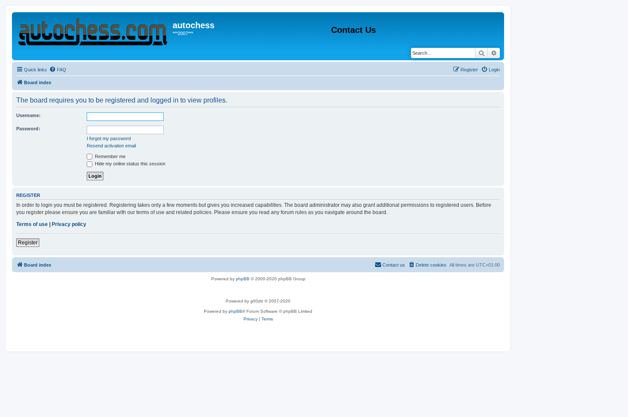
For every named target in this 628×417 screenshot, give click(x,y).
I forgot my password (109, 138)
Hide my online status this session (129, 163)
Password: (28, 128)
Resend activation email (111, 145)
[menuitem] (57, 70)
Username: (28, 115)
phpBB (242, 278)
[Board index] (93, 30)
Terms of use (32, 224)
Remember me (110, 156)
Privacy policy (69, 224)
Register (28, 243)
